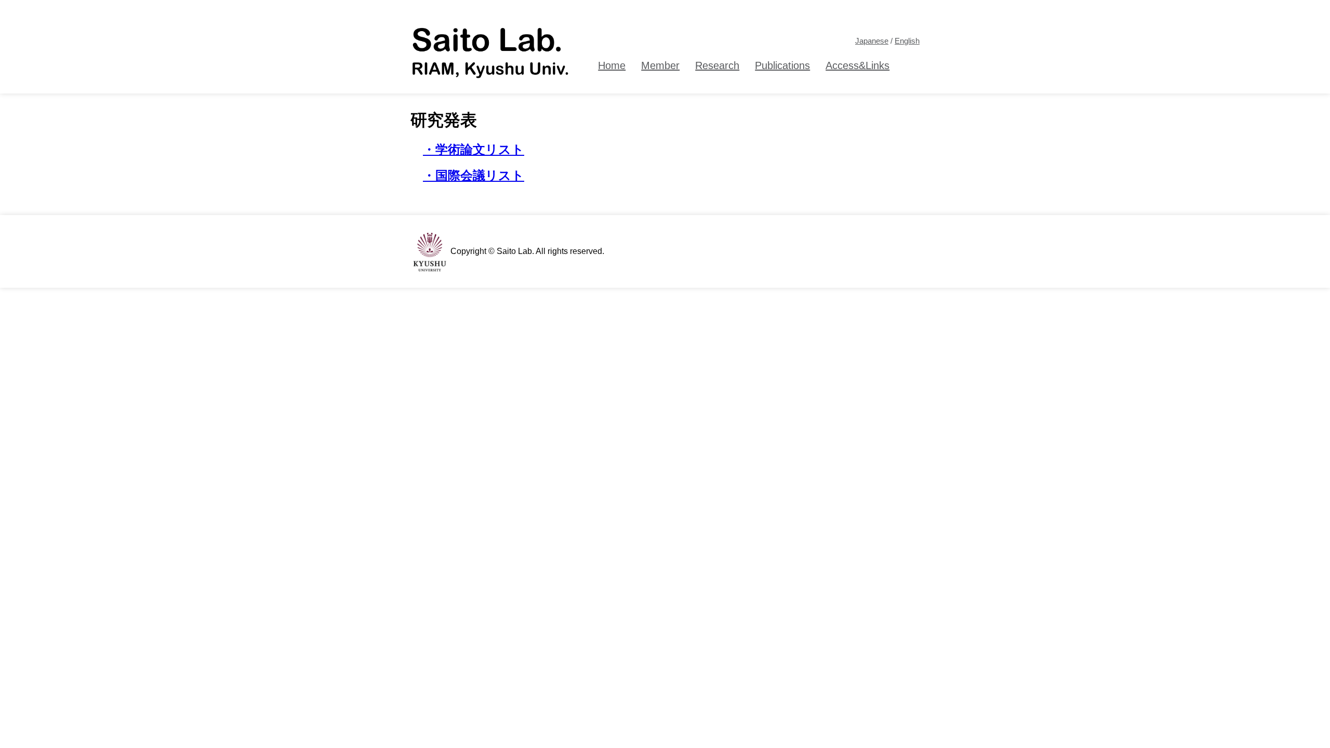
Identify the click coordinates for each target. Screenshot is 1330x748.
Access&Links (857, 65)
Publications (782, 65)
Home (612, 65)
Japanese (871, 40)
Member (660, 65)
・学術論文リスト (473, 149)
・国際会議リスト (473, 175)
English (907, 40)
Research (717, 65)
